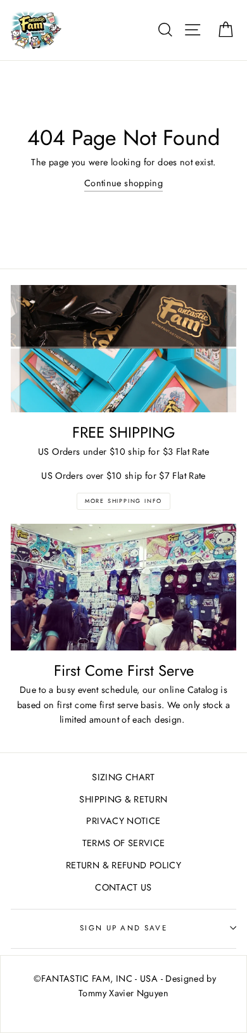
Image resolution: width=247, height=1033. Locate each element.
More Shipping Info (123, 501)
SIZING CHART (123, 777)
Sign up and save (123, 928)
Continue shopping (123, 183)
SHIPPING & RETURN (123, 799)
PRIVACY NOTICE (123, 820)
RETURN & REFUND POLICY (123, 865)
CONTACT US (123, 887)
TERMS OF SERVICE (123, 843)
